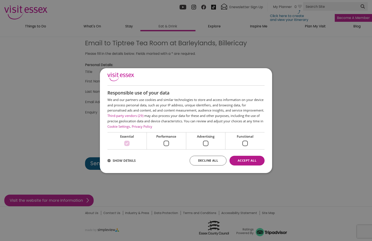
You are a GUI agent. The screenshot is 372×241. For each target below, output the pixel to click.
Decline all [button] (208, 160)
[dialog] (186, 120)
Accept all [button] (247, 160)
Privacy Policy (142, 126)
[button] (121, 160)
